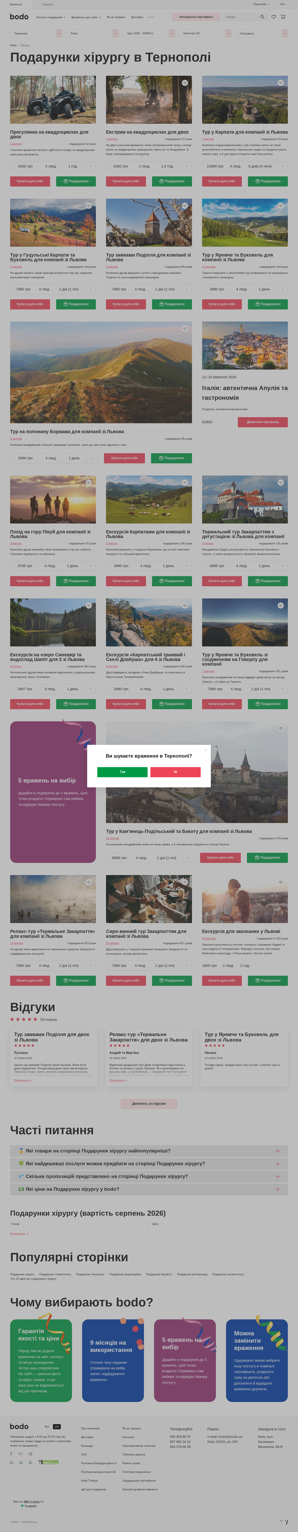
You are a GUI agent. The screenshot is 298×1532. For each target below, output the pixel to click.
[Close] (206, 750)
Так (122, 772)
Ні (175, 772)
